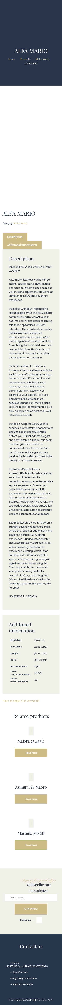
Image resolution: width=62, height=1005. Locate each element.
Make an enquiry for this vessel (20, 700)
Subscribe (31, 909)
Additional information (22, 245)
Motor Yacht (20, 223)
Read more (31, 753)
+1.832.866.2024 (19, 972)
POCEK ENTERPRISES (21, 984)
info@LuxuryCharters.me (23, 978)
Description (15, 237)
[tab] (14, 237)
